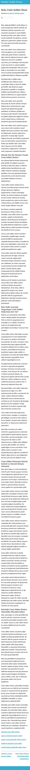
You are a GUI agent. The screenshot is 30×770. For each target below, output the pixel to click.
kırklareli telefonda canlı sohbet (11, 743)
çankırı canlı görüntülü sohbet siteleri (13, 740)
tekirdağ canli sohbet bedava (10, 732)
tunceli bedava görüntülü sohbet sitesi (13, 747)
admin (22, 13)
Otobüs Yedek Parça (11, 1)
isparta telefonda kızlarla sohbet (11, 736)
